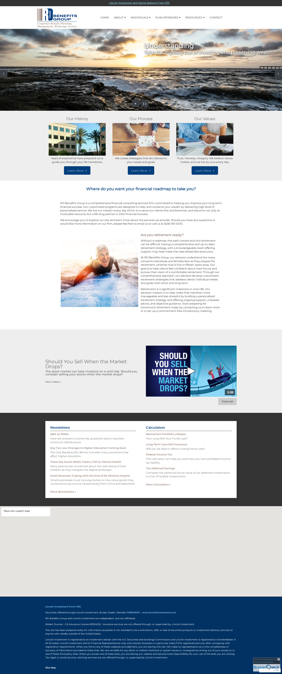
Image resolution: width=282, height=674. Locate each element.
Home (105, 17)
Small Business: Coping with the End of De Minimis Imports (90, 475)
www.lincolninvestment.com (159, 612)
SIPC (137, 612)
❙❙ (145, 103)
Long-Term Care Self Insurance (166, 444)
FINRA (130, 612)
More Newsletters (63, 491)
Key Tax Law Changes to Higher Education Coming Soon (88, 448)
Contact (216, 17)
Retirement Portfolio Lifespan (166, 434)
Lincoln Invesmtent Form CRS (63, 606)
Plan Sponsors (166, 17)
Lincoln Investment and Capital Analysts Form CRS (139, 3)
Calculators (155, 427)
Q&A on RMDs (59, 434)
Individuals (139, 17)
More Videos (53, 382)
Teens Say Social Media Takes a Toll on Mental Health (85, 461)
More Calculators (158, 484)
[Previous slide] (3, 73)
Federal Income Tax (159, 454)
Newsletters (60, 427)
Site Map (50, 667)
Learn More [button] (75, 170)
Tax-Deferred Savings (160, 468)
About (118, 17)
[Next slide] (278, 73)
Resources (193, 17)
